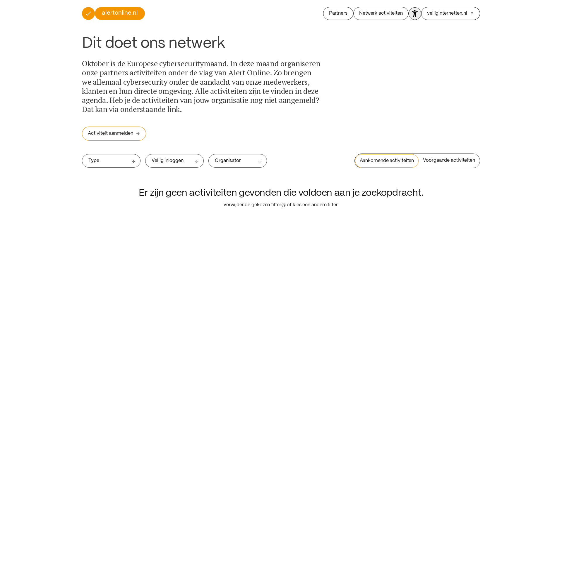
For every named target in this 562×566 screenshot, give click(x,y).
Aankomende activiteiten (387, 160)
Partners (338, 13)
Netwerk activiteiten (381, 13)
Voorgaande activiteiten (449, 160)
